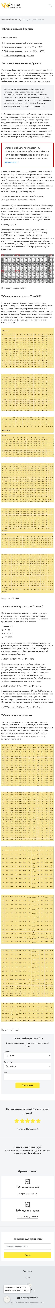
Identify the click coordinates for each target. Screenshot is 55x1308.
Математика (14, 20)
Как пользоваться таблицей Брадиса (23, 43)
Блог (27, 1284)
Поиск (27, 1255)
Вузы (27, 1277)
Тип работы (8, 1062)
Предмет (7, 1051)
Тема (5, 1073)
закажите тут (12, 162)
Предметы (27, 1271)
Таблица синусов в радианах (19, 55)
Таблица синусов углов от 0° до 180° (23, 47)
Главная (4, 20)
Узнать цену (27, 1085)
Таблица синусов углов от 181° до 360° (24, 51)
